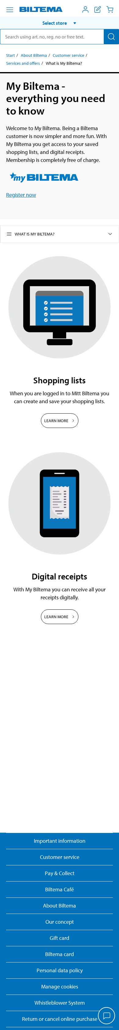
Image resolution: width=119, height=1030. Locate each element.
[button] (59, 23)
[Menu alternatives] (10, 9)
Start (10, 55)
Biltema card (59, 954)
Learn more (56, 420)
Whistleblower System (59, 1002)
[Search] (111, 36)
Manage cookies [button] (59, 986)
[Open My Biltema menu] (85, 9)
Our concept (59, 921)
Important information (59, 840)
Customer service (68, 55)
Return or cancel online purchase (59, 1018)
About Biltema (34, 55)
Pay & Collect (59, 873)
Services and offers (23, 63)
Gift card (59, 937)
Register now (21, 194)
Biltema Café (59, 889)
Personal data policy (60, 970)
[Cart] (110, 9)
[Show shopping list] (98, 9)
